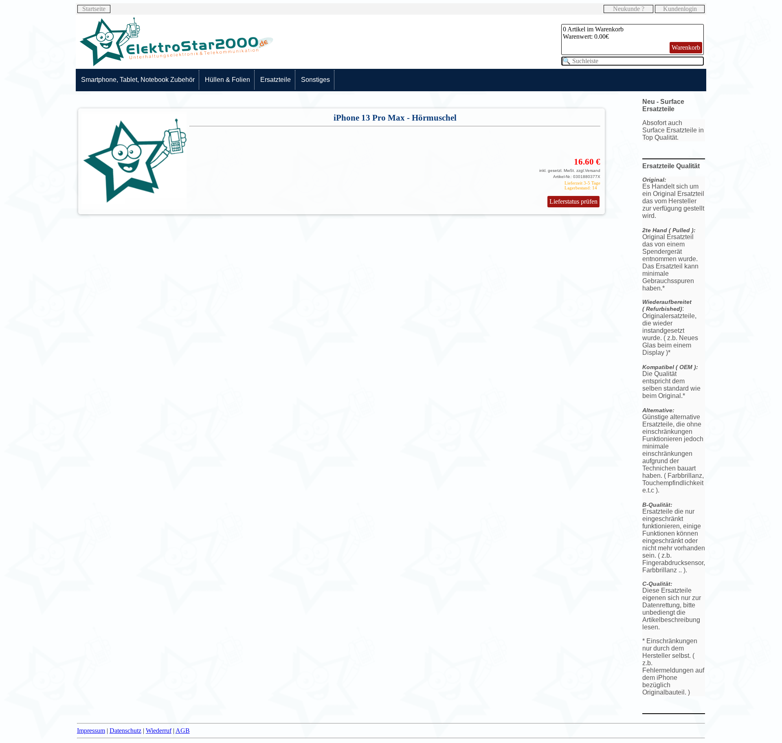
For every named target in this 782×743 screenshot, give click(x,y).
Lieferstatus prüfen (573, 201)
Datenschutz (125, 730)
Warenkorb (686, 47)
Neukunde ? (628, 8)
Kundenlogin (680, 8)
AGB (183, 730)
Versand (592, 170)
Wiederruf (158, 730)
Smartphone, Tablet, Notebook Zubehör (138, 79)
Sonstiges (315, 79)
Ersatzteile (275, 79)
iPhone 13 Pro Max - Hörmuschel (395, 117)
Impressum (91, 730)
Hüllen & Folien (227, 79)
